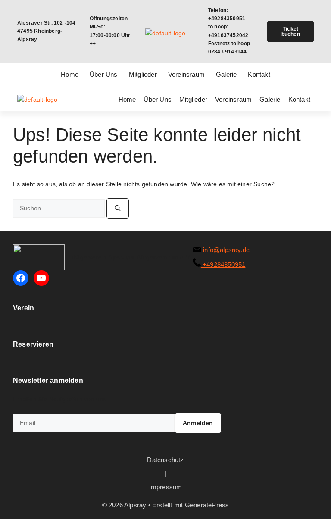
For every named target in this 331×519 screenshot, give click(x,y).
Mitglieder (143, 74)
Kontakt (259, 74)
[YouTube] (41, 278)
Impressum (165, 487)
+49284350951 (223, 264)
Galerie (226, 74)
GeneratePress (207, 505)
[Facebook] (20, 278)
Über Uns (104, 74)
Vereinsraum (186, 74)
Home (69, 74)
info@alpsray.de (226, 249)
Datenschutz (165, 459)
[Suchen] (117, 208)
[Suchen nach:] (59, 208)
